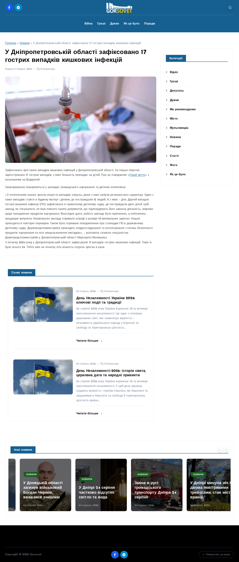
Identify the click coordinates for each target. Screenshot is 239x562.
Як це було (131, 23)
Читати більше (87, 340)
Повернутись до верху (218, 554)
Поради (149, 23)
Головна (10, 43)
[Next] (226, 449)
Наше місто (137, 175)
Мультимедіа (179, 128)
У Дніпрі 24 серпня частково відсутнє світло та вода (88, 492)
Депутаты (177, 90)
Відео (174, 72)
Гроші (101, 23)
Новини (25, 43)
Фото (173, 165)
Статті (174, 156)
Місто (174, 118)
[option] (36, 485)
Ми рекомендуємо (183, 109)
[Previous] (219, 449)
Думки (114, 23)
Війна (89, 23)
